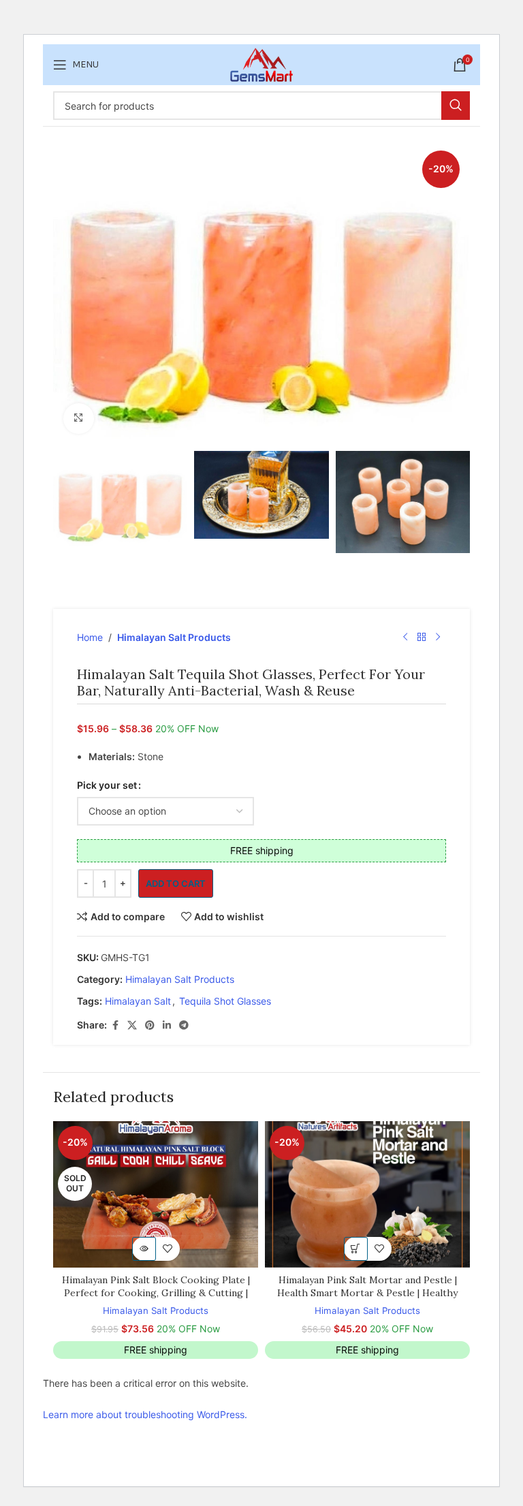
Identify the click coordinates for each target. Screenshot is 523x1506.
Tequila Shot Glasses (225, 1001)
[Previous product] (405, 637)
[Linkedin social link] (167, 1025)
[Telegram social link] (184, 1025)
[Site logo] (261, 63)
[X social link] (132, 1025)
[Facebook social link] (115, 1025)
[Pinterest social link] (150, 1025)
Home (90, 637)
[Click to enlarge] (78, 418)
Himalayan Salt (138, 1001)
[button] (356, 1249)
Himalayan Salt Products (174, 637)
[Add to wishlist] (168, 1249)
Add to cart (176, 883)
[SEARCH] (455, 105)
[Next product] (438, 637)
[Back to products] (421, 637)
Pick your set (107, 785)
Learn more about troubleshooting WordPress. (145, 1414)
